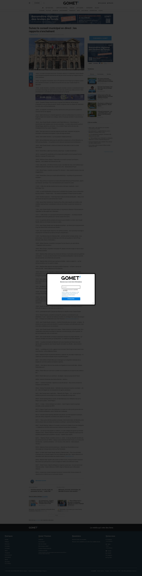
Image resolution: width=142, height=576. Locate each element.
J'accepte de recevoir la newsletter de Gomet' (70, 290)
